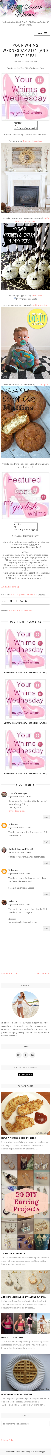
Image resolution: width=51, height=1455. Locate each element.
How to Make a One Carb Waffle (16, 1394)
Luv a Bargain (41, 384)
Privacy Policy (7, 1440)
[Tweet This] (11, 601)
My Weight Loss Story (12, 1337)
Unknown (13, 824)
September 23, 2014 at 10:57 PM (19, 828)
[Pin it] (26, 601)
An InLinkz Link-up (10, 586)
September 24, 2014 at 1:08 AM (19, 874)
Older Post (41, 973)
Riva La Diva (38, 295)
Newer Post (10, 973)
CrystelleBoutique (16, 810)
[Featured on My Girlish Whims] (25, 495)
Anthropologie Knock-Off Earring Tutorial (23, 1297)
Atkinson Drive (40, 305)
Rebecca (12, 901)
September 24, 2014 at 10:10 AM (19, 905)
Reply (46, 817)
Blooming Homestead (32, 141)
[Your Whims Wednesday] (25, 97)
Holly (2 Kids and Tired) (20, 849)
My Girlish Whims (25, 11)
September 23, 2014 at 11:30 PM (19, 852)
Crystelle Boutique (17, 793)
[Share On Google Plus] (21, 601)
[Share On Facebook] (16, 601)
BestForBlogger (40, 1452)
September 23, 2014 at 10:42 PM (19, 797)
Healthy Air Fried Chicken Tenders (18, 1138)
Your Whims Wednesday (20, 610)
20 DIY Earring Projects (13, 1253)
